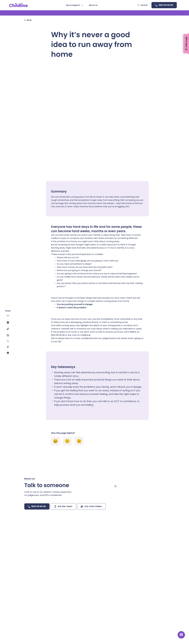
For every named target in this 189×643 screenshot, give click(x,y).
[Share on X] (8, 342)
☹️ (79, 441)
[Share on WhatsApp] (8, 336)
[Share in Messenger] (8, 352)
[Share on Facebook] (8, 347)
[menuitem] (74, 5)
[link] (18, 5)
